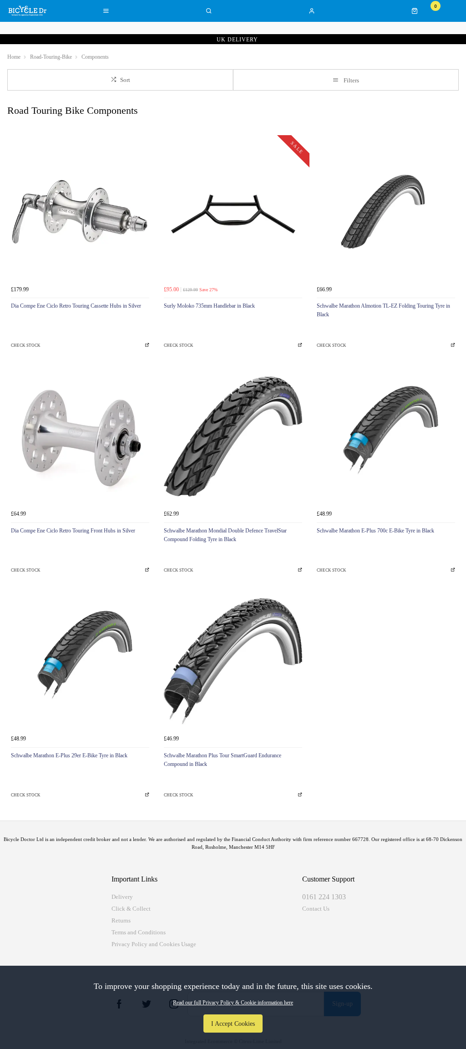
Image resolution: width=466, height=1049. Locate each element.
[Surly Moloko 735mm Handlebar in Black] (233, 211)
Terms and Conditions (138, 932)
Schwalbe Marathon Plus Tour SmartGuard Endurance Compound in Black (222, 759)
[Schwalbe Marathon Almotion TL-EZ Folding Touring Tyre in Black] (386, 211)
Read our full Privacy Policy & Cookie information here (233, 1002)
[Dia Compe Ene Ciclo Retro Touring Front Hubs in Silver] (80, 436)
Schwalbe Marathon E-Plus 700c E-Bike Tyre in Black (375, 530)
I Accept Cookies (233, 1023)
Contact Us (315, 908)
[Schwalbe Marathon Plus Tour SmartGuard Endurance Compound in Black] (233, 661)
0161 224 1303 (324, 897)
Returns (121, 920)
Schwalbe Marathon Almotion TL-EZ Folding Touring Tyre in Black (383, 310)
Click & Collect (131, 908)
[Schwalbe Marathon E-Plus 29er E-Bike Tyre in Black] (80, 661)
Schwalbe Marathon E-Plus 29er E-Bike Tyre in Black (69, 755)
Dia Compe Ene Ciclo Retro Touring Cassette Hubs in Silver (76, 306)
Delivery (122, 896)
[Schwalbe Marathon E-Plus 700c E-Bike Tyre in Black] (386, 436)
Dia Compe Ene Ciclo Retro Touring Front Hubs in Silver (73, 530)
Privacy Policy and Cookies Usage (153, 944)
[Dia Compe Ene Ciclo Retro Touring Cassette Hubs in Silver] (80, 211)
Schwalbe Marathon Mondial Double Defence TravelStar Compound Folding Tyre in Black (225, 534)
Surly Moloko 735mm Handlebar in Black (209, 306)
